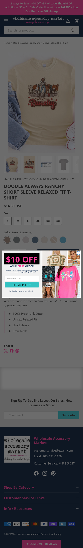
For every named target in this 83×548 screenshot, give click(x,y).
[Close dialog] (78, 253)
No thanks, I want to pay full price (21, 291)
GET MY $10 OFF (22, 284)
